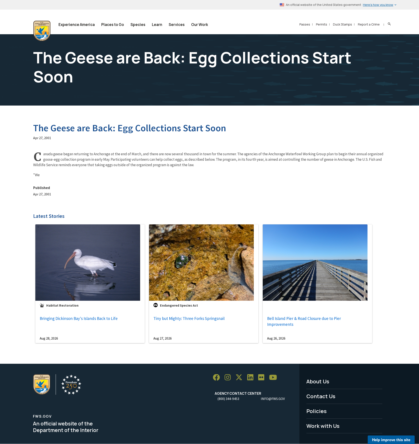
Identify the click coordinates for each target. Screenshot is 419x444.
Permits (321, 24)
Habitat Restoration (62, 305)
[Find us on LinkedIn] (251, 377)
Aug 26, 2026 (276, 338)
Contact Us (320, 396)
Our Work (199, 24)
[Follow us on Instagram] (229, 377)
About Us (317, 381)
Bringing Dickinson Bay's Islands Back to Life (79, 318)
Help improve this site (391, 439)
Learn (157, 24)
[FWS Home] (42, 30)
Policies (316, 411)
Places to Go (112, 24)
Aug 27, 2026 (162, 338)
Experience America (76, 24)
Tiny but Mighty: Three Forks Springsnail (189, 318)
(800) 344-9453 (228, 398)
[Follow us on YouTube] (274, 377)
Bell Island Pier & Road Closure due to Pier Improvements (304, 321)
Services (177, 24)
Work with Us (323, 425)
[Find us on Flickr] (262, 377)
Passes (304, 24)
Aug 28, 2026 (49, 338)
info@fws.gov (273, 398)
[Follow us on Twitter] (240, 377)
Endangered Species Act (179, 305)
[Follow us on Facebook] (218, 377)
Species (138, 24)
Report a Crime (369, 24)
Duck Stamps (342, 24)
